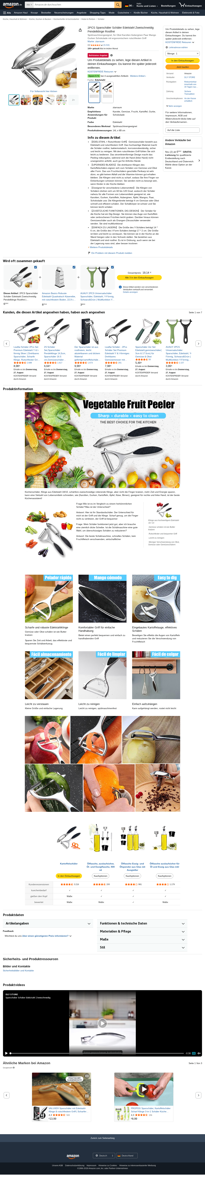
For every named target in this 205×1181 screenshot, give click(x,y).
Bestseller (46, 12)
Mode (112, 12)
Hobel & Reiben (88, 19)
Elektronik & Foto (190, 12)
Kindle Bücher (141, 12)
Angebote (81, 12)
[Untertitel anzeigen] (87, 1076)
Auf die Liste (173, 130)
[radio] (14, 100)
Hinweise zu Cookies (107, 1165)
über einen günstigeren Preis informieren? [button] (45, 936)
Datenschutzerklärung (74, 1165)
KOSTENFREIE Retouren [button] (178, 42)
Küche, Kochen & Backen (40, 19)
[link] (59, 277)
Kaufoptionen (100, 876)
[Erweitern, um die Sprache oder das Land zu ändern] (112, 1156)
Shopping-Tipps (98, 12)
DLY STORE (189, 77)
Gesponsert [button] (7, 1068)
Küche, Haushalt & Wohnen (165, 12)
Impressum (91, 1165)
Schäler (101, 19)
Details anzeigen (130, 292)
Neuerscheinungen (64, 12)
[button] (7, 13)
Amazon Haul (21, 12)
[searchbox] (73, 5)
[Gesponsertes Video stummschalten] (87, 1102)
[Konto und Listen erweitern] (157, 6)
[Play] (5, 1053)
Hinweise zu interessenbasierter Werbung (137, 1165)
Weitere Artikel (137, 76)
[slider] (97, 1053)
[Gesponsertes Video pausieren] (87, 1096)
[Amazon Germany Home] (73, 1157)
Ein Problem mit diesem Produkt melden (111, 253)
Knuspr (34, 12)
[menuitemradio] (194, 1053)
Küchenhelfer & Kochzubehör (66, 19)
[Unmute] (199, 1053)
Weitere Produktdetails (101, 247)
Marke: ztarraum (96, 41)
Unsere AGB (57, 1165)
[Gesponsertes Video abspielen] (144, 1089)
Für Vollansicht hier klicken (43, 91)
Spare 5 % (94, 76)
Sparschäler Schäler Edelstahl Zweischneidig (28, 997)
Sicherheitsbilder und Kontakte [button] (18, 970)
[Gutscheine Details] (130, 12)
